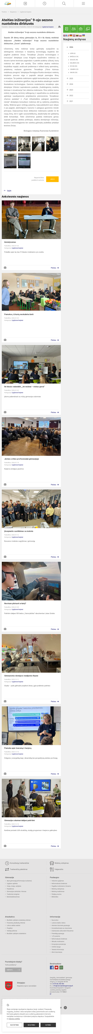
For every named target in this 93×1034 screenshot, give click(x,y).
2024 (71, 84)
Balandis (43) (74, 63)
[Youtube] (56, 967)
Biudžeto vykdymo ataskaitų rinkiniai (19, 920)
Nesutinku (31, 1025)
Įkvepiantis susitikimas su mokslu (18, 531)
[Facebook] (52, 967)
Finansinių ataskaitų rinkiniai (16, 923)
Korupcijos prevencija (59, 944)
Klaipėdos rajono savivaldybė (26, 986)
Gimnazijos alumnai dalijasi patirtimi (19, 820)
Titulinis (4, 12)
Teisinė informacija (58, 949)
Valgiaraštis (58, 869)
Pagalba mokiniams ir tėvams (61, 886)
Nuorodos (55, 920)
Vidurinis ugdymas (58, 881)
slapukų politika (14, 1019)
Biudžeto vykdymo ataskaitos (16, 933)
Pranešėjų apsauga (58, 933)
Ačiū (52, 179)
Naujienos (13, 12)
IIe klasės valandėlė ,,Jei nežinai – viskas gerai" (24, 387)
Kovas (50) (73, 66)
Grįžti (9, 191)
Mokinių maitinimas (58, 891)
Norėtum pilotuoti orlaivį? (15, 603)
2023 (71, 90)
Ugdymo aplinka (12, 883)
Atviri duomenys (57, 952)
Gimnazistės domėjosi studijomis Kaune (21, 676)
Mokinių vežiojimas (61, 863)
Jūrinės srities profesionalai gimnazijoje (21, 459)
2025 (71, 78)
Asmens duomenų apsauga (61, 925)
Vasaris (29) (74, 69)
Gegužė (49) (74, 60)
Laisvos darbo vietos (58, 923)
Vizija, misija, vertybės (14, 886)
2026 (71, 47)
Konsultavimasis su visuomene (62, 928)
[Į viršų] (65, 1007)
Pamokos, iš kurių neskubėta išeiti (18, 314)
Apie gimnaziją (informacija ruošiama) (19, 881)
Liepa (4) (72, 53)
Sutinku (48, 1025)
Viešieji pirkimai (12, 931)
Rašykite (10, 970)
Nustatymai (14, 1025)
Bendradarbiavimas (13, 897)
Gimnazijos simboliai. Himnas (16, 891)
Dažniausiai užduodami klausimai (62, 931)
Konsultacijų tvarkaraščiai (19, 863)
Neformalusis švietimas (59, 883)
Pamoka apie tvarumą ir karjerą (17, 748)
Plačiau (53, 268)
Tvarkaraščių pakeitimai (18, 869)
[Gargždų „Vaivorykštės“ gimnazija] (7, 3)
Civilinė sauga (56, 947)
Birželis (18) (74, 56)
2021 (71, 101)
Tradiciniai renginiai (13, 894)
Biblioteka (55, 897)
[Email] (61, 967)
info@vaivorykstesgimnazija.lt (63, 986)
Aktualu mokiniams (58, 941)
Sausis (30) (73, 72)
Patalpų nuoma (56, 894)
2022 (71, 95)
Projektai (9, 928)
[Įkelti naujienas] (25, 3)
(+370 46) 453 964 (58, 984)
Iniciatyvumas (10, 242)
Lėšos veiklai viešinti (13, 925)
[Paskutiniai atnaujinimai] (44, 3)
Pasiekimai (10, 889)
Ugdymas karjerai (25, 12)
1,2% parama (56, 936)
